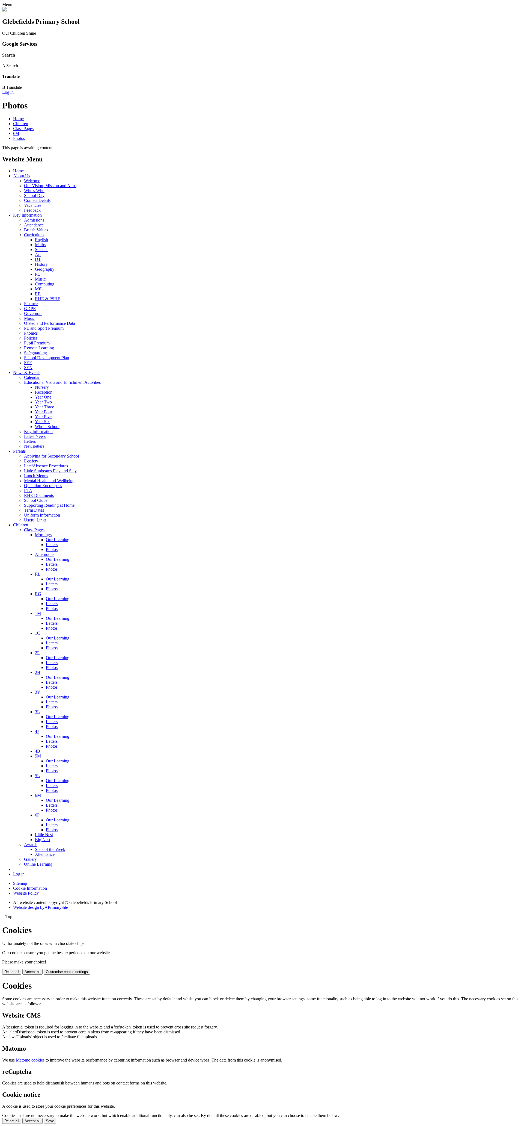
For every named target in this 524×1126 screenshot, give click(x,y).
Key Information (27, 215)
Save (50, 1121)
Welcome (32, 180)
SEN (28, 367)
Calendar (32, 377)
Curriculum (34, 234)
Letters (30, 441)
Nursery (42, 387)
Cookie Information (30, 888)
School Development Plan (46, 357)
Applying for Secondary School (51, 456)
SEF (28, 362)
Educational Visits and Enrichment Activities (62, 382)
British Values (36, 230)
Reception (43, 392)
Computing (44, 284)
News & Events (26, 372)
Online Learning (38, 864)
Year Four (43, 411)
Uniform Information (42, 515)
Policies (30, 338)
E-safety (31, 461)
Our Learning (57, 539)
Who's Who (34, 190)
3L (37, 711)
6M (16, 133)
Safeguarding (35, 352)
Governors (33, 313)
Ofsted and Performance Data (49, 323)
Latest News (35, 436)
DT (38, 259)
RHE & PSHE (47, 298)
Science (41, 249)
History (41, 264)
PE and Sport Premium (44, 328)
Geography (44, 269)
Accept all (32, 972)
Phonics (31, 333)
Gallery (30, 859)
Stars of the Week (50, 849)
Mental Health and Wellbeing (49, 480)
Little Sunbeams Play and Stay (50, 470)
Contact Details (37, 200)
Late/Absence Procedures (46, 466)
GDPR (30, 308)
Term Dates (34, 510)
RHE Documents (39, 495)
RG (38, 593)
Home (18, 118)
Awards (30, 844)
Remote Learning (39, 348)
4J (37, 731)
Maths (40, 244)
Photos (19, 138)
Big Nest (42, 839)
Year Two (43, 402)
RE (38, 293)
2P (37, 652)
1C (37, 633)
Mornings (43, 534)
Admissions (34, 220)
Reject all (11, 972)
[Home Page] (4, 10)
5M (38, 756)
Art (38, 254)
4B (37, 751)
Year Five (43, 416)
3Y (37, 692)
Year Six (42, 421)
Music (40, 279)
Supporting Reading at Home (49, 505)
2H (37, 672)
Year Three (44, 407)
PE (37, 274)
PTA (28, 490)
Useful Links (35, 520)
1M (38, 613)
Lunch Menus (36, 475)
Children (20, 123)
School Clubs (35, 500)
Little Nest (44, 834)
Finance (31, 303)
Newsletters (34, 446)
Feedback (32, 210)
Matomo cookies (30, 1060)
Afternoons (44, 554)
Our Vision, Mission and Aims (50, 185)
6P (37, 815)
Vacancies (32, 205)
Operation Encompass (43, 485)
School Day (34, 195)
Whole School (47, 426)
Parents (19, 451)
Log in (8, 92)
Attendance (34, 225)
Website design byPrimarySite (40, 907)
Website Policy (26, 893)
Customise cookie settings (67, 972)
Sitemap (20, 883)
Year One (43, 397)
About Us (21, 175)
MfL (39, 289)
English (41, 239)
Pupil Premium (37, 343)
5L (37, 775)
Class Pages (23, 128)
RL (38, 574)
